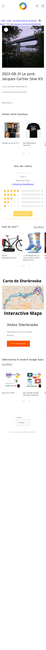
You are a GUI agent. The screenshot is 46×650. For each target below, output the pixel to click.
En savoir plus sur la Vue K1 (25, 20)
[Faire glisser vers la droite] (29, 153)
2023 (3, 20)
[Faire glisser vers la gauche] (17, 153)
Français (21, 422)
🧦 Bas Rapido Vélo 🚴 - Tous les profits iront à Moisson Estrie (32, 258)
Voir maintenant (18, 343)
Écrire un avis (23, 213)
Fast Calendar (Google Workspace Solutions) (31, 394)
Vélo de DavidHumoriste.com (9, 257)
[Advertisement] (23, 543)
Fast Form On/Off (8, 393)
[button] (3, 6)
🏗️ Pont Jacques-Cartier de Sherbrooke (24, 24)
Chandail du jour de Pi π (10, 143)
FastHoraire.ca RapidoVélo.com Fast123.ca (25, 432)
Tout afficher (39, 227)
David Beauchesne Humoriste (29, 144)
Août (9, 20)
